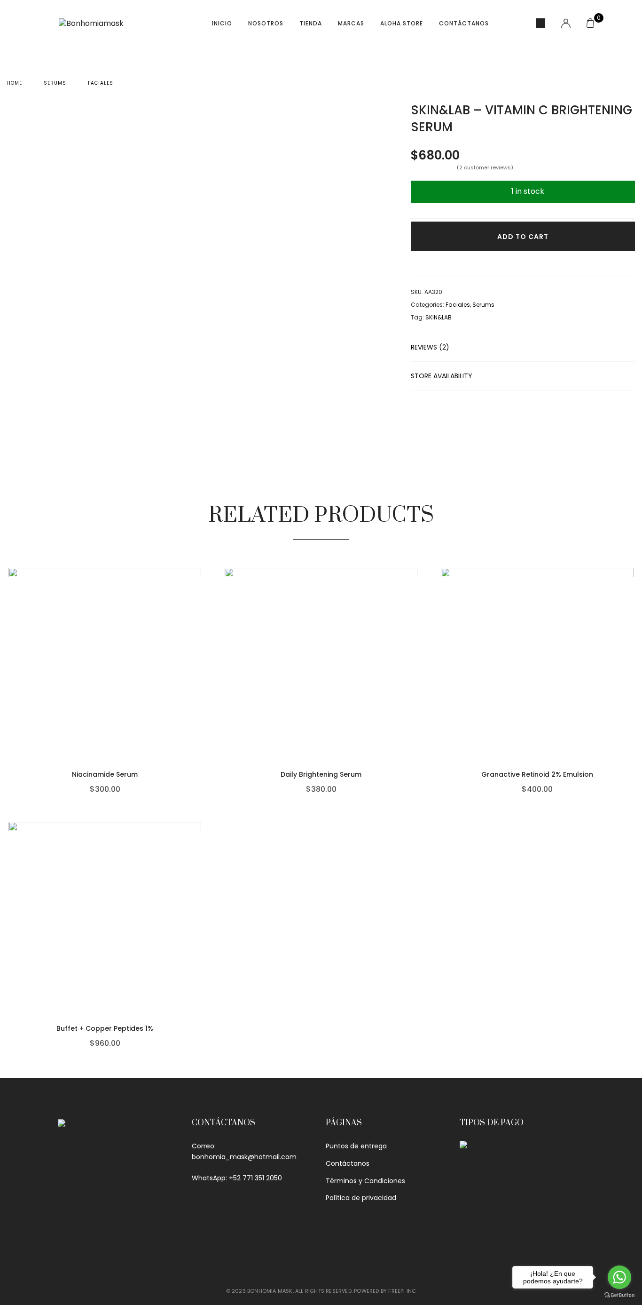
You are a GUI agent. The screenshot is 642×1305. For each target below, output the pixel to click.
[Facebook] (67, 1238)
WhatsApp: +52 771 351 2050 (237, 1178)
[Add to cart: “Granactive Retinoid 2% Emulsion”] (631, 720)
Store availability (441, 376)
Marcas (351, 23)
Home (14, 83)
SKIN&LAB (438, 317)
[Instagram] (114, 1238)
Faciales (100, 83)
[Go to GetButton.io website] (619, 1295)
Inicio (222, 23)
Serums (55, 83)
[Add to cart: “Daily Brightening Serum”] (415, 720)
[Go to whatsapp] (619, 1277)
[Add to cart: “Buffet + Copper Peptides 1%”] (198, 974)
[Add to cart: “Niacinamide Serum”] (198, 720)
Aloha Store (401, 23)
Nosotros (265, 23)
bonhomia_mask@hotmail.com (244, 1157)
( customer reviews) (485, 167)
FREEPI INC (402, 1291)
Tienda (310, 23)
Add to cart (522, 236)
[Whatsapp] (90, 1238)
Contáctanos (464, 23)
